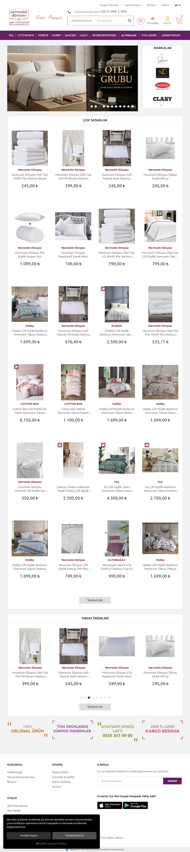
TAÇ (11, 35)
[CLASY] (162, 94)
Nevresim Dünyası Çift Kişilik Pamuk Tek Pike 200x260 (73, 567)
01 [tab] (92, 106)
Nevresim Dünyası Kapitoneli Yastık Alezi (73, 254)
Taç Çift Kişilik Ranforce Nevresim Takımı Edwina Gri (160, 489)
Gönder (172, 781)
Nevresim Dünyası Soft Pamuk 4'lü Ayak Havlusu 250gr (73, 332)
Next (161, 107)
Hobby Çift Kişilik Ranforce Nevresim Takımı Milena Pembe (160, 567)
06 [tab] (112, 106)
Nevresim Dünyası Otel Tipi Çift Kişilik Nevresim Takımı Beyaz (160, 254)
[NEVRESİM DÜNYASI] (162, 68)
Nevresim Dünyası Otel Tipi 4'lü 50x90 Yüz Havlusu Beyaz (160, 332)
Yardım (165, 5)
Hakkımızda (14, 772)
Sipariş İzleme (133, 5)
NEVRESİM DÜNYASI (104, 35)
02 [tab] (96, 106)
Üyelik (12, 798)
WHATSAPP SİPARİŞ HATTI (117, 731)
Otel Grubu (149, 35)
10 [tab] (128, 106)
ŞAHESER (70, 35)
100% (27, 728)
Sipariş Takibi (60, 772)
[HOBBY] (162, 81)
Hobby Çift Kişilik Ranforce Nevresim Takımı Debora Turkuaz (29, 332)
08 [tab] (120, 106)
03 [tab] (100, 106)
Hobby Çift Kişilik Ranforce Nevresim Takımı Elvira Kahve (160, 410)
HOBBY (56, 35)
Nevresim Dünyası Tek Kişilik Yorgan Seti (29, 254)
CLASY (84, 35)
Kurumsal (15, 764)
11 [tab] (132, 106)
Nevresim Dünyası (30, 169)
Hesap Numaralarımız (21, 777)
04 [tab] (104, 106)
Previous (162, 54)
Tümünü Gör (95, 600)
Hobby (29, 325)
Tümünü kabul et (74, 835)
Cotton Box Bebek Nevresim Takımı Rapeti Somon (73, 410)
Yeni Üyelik (14, 810)
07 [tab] (116, 106)
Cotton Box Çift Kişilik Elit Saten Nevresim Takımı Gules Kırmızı (30, 410)
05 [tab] (108, 106)
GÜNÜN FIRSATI (171, 35)
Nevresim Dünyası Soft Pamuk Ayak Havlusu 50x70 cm (117, 176)
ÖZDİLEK (43, 35)
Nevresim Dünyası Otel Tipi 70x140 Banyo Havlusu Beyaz (73, 176)
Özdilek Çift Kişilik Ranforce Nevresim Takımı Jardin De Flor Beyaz (116, 332)
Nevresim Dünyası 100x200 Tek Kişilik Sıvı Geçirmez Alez (29, 489)
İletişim (151, 5)
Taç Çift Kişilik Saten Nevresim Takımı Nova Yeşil (117, 489)
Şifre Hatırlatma (17, 805)
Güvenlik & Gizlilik (63, 777)
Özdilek (117, 325)
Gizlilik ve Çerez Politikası (53, 843)
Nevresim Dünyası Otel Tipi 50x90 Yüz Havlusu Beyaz (30, 176)
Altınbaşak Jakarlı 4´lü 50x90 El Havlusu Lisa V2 (116, 566)
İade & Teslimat (61, 781)
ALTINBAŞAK (129, 35)
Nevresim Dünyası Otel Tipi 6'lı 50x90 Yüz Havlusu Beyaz (117, 254)
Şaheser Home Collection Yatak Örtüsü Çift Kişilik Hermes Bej (73, 489)
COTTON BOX (25, 35)
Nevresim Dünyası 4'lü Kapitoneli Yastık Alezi (117, 674)
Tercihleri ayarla (28, 835)
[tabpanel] (72, 78)
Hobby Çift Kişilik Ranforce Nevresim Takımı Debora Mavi (29, 567)
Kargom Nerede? (109, 5)
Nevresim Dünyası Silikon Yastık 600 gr (160, 176)
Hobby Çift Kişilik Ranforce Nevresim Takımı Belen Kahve (116, 410)
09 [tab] (124, 106)
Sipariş (57, 764)
